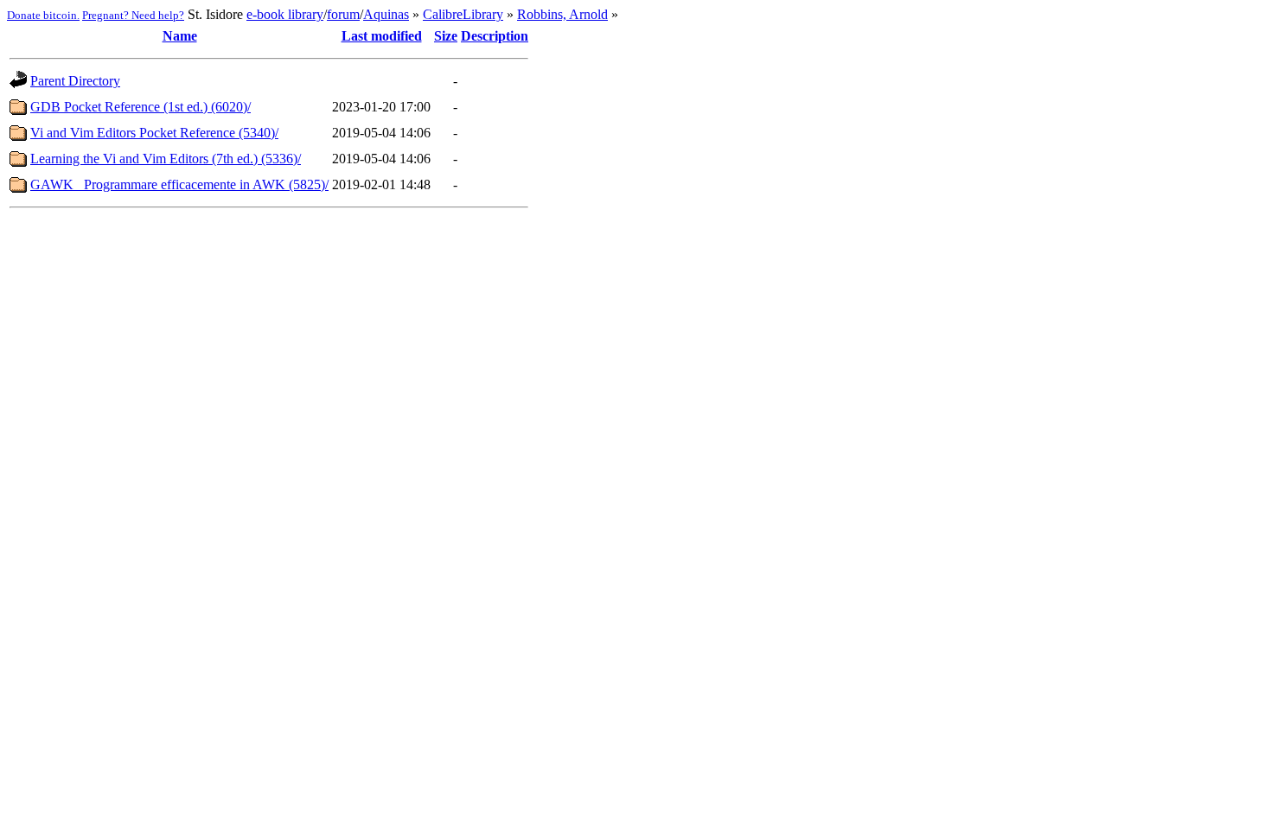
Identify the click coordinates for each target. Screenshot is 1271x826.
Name (180, 36)
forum (343, 14)
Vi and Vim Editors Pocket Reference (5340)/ (154, 132)
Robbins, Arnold (562, 14)
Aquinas (386, 14)
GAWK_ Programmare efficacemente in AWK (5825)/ (179, 184)
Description (494, 36)
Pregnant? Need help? (133, 15)
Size (445, 36)
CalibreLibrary (463, 14)
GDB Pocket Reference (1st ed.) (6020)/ (140, 106)
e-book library (284, 14)
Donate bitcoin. (43, 15)
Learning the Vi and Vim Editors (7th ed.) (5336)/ (165, 158)
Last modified (382, 36)
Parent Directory (75, 80)
